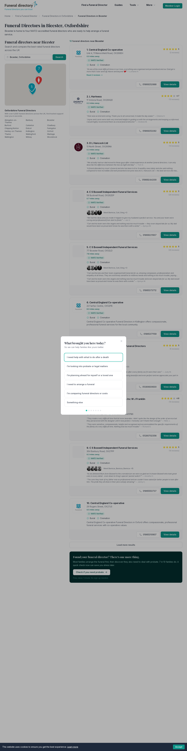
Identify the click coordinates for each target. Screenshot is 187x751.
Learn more (72, 747)
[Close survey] (121, 341)
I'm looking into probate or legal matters (87, 366)
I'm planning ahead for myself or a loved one (90, 375)
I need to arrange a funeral (81, 384)
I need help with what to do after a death (88, 357)
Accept (178, 747)
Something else (75, 402)
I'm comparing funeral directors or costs (87, 393)
